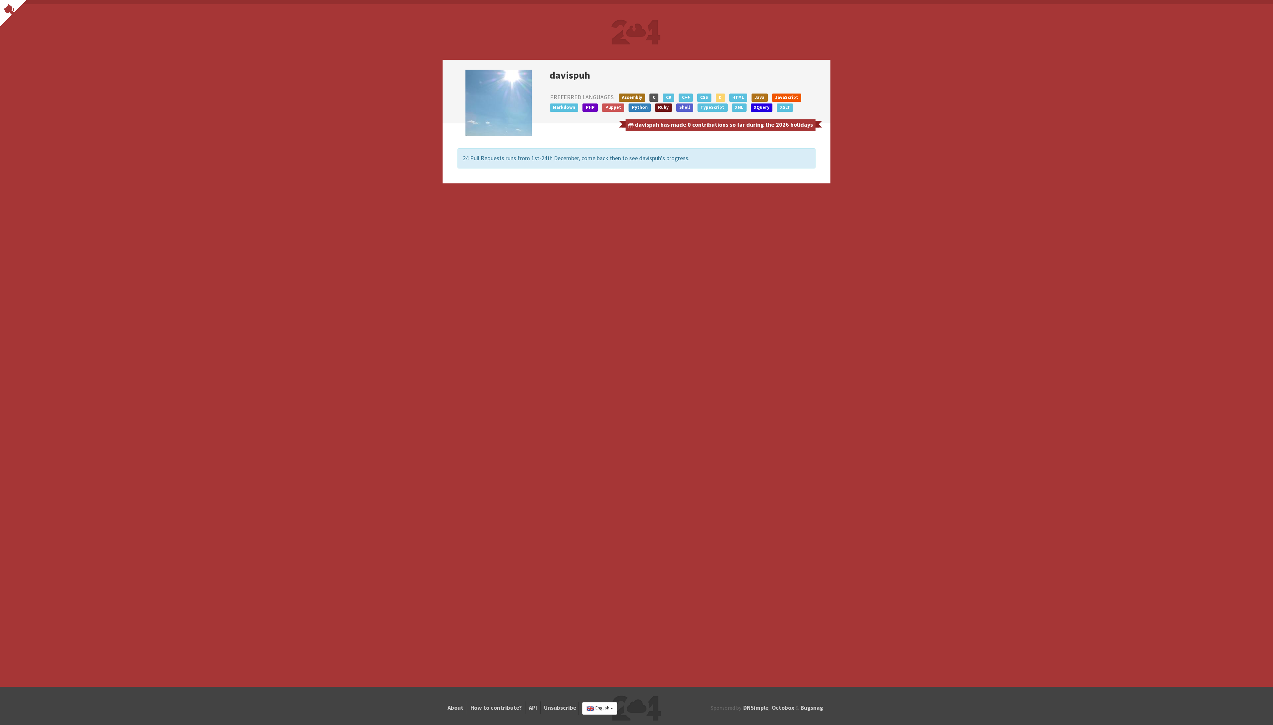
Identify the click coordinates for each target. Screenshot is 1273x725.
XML (739, 107)
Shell (684, 107)
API (533, 707)
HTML (738, 97)
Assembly (632, 97)
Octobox (783, 707)
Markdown (564, 107)
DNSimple (755, 707)
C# (668, 97)
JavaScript (786, 97)
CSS (704, 97)
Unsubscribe (560, 707)
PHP (590, 107)
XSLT (785, 107)
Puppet (613, 107)
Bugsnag (812, 707)
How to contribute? (496, 707)
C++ (686, 97)
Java (759, 97)
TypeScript (712, 107)
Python (640, 107)
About (455, 707)
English (602, 708)
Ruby (663, 107)
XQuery (761, 107)
